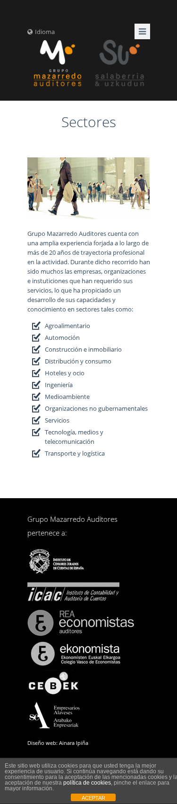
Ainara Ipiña (73, 742)
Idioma (45, 31)
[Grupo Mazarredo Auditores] (88, 64)
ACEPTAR (93, 798)
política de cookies (87, 782)
